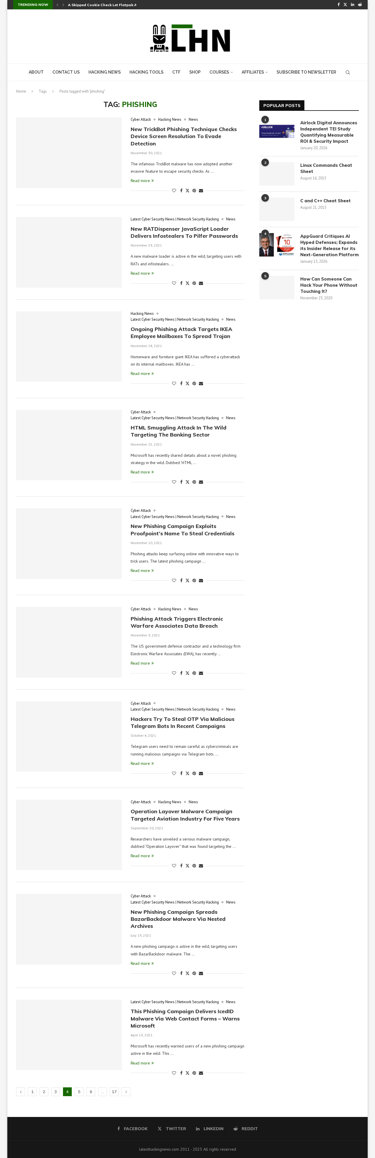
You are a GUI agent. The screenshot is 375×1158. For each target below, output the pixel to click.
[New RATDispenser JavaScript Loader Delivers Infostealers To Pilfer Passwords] (69, 252)
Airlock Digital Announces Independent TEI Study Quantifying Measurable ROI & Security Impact (328, 132)
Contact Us (66, 72)
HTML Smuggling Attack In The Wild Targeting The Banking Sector (178, 431)
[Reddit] (360, 4)
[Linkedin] (352, 4)
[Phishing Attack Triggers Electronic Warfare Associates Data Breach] (69, 642)
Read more (140, 180)
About (36, 72)
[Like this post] (174, 190)
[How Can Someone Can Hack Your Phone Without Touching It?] (276, 287)
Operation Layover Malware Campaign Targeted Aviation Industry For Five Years (185, 815)
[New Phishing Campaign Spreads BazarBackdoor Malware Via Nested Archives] (69, 929)
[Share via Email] (201, 190)
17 (114, 1091)
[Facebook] (339, 4)
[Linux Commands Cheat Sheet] (276, 174)
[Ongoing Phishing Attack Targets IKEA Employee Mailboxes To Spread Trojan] (69, 346)
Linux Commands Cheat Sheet (326, 168)
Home (21, 91)
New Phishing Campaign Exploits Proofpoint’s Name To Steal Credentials (182, 529)
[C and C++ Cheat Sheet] (276, 209)
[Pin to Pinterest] (194, 190)
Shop (195, 72)
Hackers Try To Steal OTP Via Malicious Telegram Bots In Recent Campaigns (182, 722)
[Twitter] (345, 4)
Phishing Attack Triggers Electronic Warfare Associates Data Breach (177, 622)
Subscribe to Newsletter (306, 72)
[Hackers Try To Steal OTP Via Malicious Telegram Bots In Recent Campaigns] (69, 736)
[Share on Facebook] (181, 190)
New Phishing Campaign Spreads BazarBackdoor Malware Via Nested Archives (178, 919)
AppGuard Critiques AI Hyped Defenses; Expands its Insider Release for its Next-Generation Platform (329, 245)
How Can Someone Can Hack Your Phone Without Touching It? (328, 285)
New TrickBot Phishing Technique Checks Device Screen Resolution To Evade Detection (184, 136)
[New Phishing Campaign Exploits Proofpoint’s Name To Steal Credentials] (69, 543)
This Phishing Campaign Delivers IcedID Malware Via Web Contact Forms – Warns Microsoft (185, 1018)
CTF (176, 72)
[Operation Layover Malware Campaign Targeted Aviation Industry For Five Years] (69, 835)
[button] (57, 4)
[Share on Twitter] (187, 190)
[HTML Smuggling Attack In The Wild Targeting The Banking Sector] (69, 445)
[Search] (348, 72)
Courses (219, 72)
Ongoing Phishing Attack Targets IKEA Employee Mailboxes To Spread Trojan (181, 332)
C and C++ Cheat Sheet (325, 200)
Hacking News (104, 72)
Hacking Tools (146, 72)
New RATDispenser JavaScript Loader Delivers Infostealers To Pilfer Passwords (184, 232)
